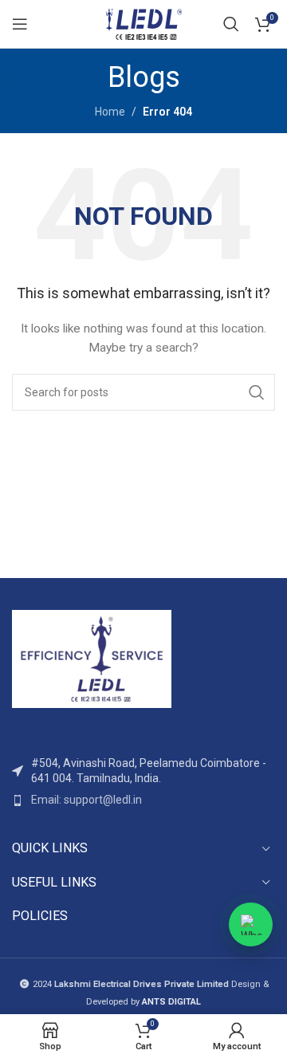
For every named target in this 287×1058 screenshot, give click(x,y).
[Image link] (91, 657)
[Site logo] (143, 23)
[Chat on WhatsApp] (251, 924)
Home (110, 111)
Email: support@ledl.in (86, 799)
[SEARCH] (256, 392)
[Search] (231, 24)
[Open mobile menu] (20, 24)
